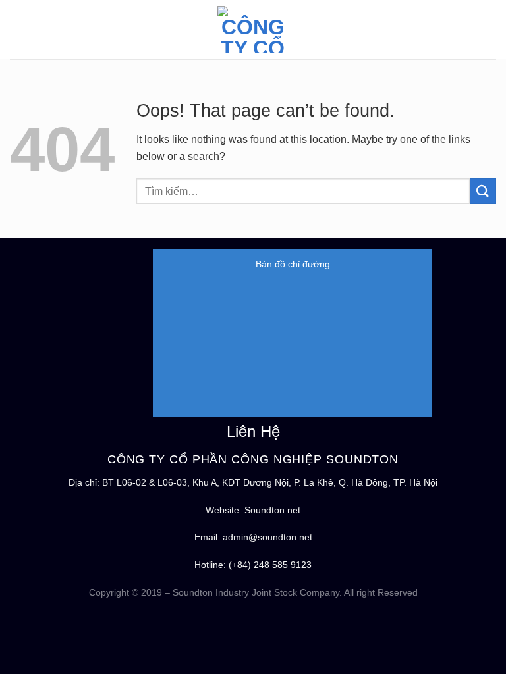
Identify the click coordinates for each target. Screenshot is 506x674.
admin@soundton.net (267, 537)
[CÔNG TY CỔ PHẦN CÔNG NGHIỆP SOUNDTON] (253, 29)
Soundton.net (272, 510)
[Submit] (483, 191)
